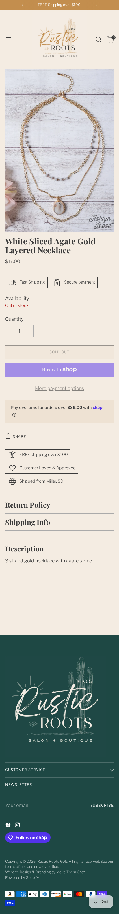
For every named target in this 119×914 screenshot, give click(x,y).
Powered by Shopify (22, 877)
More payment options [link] (59, 388)
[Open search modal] (98, 40)
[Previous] (22, 5)
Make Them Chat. (70, 872)
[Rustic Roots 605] (59, 39)
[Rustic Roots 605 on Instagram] (17, 825)
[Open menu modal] (8, 40)
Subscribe (102, 805)
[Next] (96, 5)
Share (19, 436)
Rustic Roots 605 (52, 861)
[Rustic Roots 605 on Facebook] (8, 825)
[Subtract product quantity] (10, 331)
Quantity (14, 319)
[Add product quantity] (28, 331)
